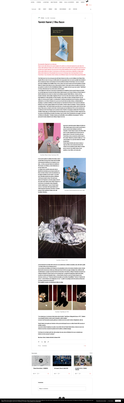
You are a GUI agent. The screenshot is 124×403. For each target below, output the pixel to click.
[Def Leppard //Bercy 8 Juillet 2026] (62, 361)
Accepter (118, 400)
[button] (87, 1)
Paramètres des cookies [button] (101, 400)
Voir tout (91, 353)
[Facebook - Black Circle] (60, 398)
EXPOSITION (75, 9)
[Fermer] (122, 401)
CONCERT (44, 9)
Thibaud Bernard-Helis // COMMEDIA (40, 368)
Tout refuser (110, 400)
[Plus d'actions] (85, 18)
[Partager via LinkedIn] (45, 341)
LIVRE (70, 9)
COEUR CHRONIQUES (62, 9)
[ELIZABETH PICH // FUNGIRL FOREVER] (83, 361)
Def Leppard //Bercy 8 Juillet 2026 (61, 368)
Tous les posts (34, 9)
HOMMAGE (50, 9)
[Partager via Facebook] (38, 341)
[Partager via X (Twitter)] (41, 341)
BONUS (56, 9)
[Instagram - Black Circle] (63, 398)
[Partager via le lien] (48, 341)
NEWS (39, 9)
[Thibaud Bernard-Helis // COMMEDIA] (41, 361)
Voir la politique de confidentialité (34, 401)
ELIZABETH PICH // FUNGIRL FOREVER (81, 369)
